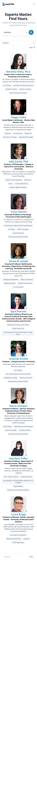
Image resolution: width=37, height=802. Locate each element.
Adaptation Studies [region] (10, 378)
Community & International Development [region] (18, 226)
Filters (31, 47)
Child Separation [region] (18, 542)
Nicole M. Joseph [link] (18, 261)
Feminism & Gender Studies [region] (18, 237)
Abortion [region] (8, 133)
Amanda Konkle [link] (18, 358)
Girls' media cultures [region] (11, 477)
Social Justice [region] (17, 133)
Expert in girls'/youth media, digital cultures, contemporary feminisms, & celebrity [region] (18, 470)
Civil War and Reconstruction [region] (23, 85)
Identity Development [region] (10, 279)
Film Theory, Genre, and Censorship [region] (18, 374)
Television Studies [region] (26, 378)
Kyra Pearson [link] (18, 311)
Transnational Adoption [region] (18, 535)
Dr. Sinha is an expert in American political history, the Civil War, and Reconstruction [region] (18, 80)
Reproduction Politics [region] (13, 539)
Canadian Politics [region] (25, 430)
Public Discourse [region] (18, 328)
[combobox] (16, 32)
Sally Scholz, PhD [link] (18, 161)
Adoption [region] (27, 539)
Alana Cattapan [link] (18, 406)
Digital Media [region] (18, 486)
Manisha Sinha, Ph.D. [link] (18, 71)
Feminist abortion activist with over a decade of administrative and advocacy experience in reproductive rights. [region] (18, 127)
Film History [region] (18, 370)
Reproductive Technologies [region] (23, 426)
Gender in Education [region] (25, 283)
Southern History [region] (11, 89)
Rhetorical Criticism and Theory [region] (18, 325)
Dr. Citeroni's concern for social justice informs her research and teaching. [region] (18, 220)
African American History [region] (18, 93)
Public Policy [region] (7, 426)
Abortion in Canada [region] (10, 137)
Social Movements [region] (21, 184)
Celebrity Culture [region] (26, 477)
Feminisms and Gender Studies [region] (18, 490)
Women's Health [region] (11, 430)
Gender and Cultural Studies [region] (18, 381)
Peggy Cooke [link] (18, 117)
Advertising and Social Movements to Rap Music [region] (18, 333)
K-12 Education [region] (18, 287)
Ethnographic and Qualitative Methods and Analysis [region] (18, 481)
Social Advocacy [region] (18, 233)
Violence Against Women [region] (18, 187)
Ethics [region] (11, 184)
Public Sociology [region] (22, 229)
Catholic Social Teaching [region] (13, 180)
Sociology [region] (11, 229)
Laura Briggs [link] (18, 514)
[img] (18, 61)
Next (31, 557)
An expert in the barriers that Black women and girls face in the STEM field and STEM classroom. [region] (18, 273)
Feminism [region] (28, 133)
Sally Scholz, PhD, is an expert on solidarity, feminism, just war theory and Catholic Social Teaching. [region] (18, 173)
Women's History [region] (25, 89)
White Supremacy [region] (27, 279)
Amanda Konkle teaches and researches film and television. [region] (18, 365)
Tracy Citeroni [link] (18, 211)
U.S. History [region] (7, 85)
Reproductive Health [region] (26, 137)
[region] (18, 75)
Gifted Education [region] (10, 283)
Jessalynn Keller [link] (18, 458)
